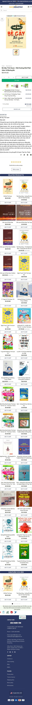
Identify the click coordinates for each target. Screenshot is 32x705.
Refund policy (10, 685)
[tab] (12, 603)
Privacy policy (10, 674)
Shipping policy (10, 679)
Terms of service (11, 677)
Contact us (9, 658)
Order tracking (10, 661)
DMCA (8, 667)
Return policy (10, 682)
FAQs (8, 664)
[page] (3, 13)
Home (3, 66)
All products (9, 66)
